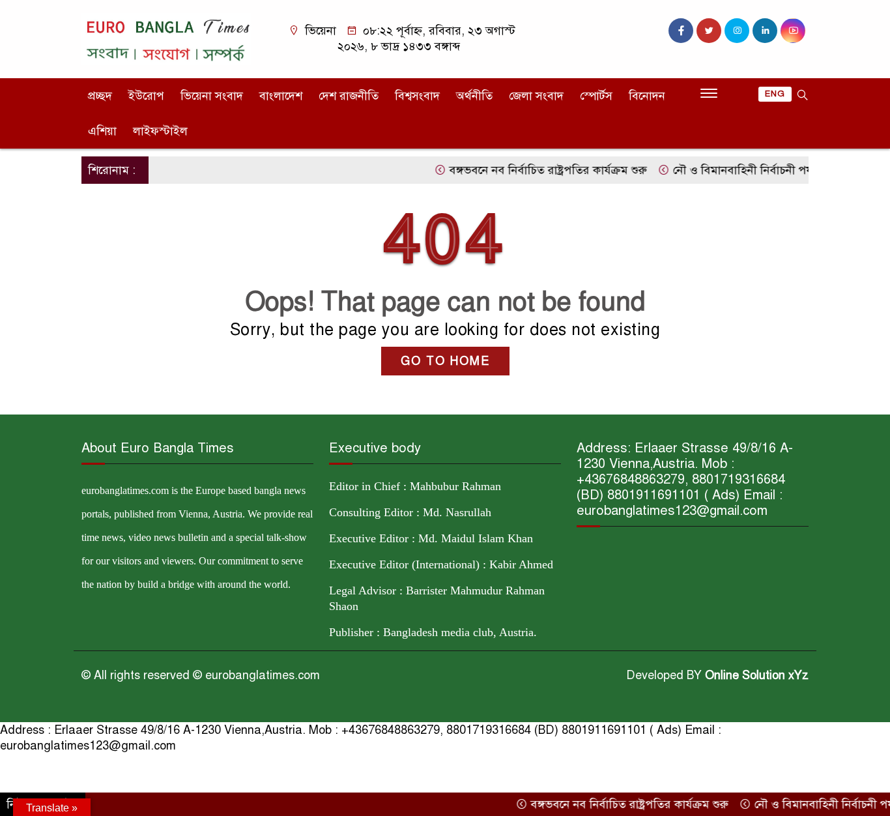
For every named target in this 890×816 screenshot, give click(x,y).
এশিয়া (102, 131)
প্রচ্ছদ (100, 96)
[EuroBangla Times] (166, 38)
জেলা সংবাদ (536, 96)
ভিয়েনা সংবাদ (211, 96)
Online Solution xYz (757, 675)
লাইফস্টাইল (160, 131)
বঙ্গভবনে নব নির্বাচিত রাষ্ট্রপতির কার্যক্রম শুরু (531, 170)
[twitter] (708, 30)
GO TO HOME (445, 361)
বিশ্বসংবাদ (417, 96)
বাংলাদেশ (280, 96)
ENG (775, 94)
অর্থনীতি (474, 96)
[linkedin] (765, 30)
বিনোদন (647, 96)
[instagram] (737, 30)
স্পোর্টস (596, 96)
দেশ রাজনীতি (349, 96)
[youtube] (793, 30)
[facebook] (680, 30)
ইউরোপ (146, 96)
